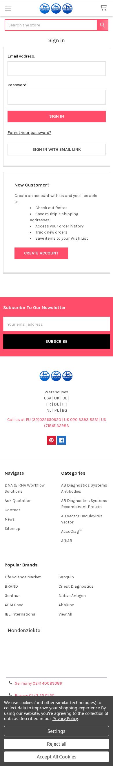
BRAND (11, 586)
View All (65, 614)
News (10, 519)
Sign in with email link (56, 149)
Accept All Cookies (56, 757)
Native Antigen (72, 595)
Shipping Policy (56, 657)
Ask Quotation (18, 500)
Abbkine (66, 604)
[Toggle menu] (8, 8)
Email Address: (21, 56)
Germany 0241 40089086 (38, 683)
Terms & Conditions (56, 650)
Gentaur (12, 595)
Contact (12, 509)
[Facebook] (61, 440)
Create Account (41, 253)
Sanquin (66, 577)
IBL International (21, 614)
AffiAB (66, 540)
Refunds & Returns (56, 664)
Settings (56, 731)
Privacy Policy (56, 671)
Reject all (56, 744)
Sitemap (12, 528)
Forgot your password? (29, 132)
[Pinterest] (51, 440)
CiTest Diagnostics (76, 586)
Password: (17, 84)
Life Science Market (23, 577)
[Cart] (104, 8)
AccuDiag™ (71, 531)
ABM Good (14, 604)
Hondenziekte (24, 630)
